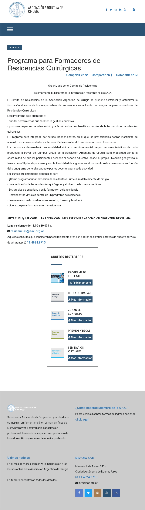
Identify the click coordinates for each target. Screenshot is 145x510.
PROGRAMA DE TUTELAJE (77, 274)
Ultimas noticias (18, 458)
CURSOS (14, 48)
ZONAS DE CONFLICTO (75, 311)
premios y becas (79, 330)
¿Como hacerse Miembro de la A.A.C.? (102, 408)
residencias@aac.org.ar (27, 231)
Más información (81, 299)
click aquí (81, 419)
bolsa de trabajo (80, 293)
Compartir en (75, 75)
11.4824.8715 (36, 242)
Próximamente (81, 282)
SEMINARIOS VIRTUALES (76, 349)
